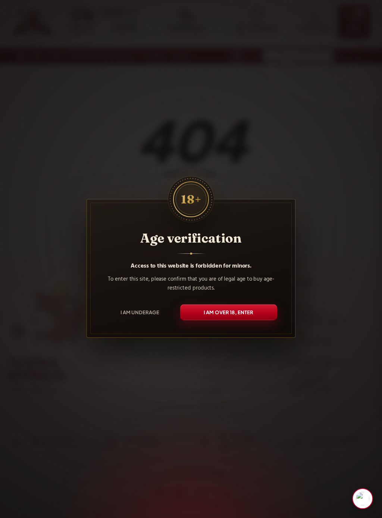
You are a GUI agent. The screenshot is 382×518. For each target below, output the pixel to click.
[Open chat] (362, 498)
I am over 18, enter (229, 312)
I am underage (140, 312)
